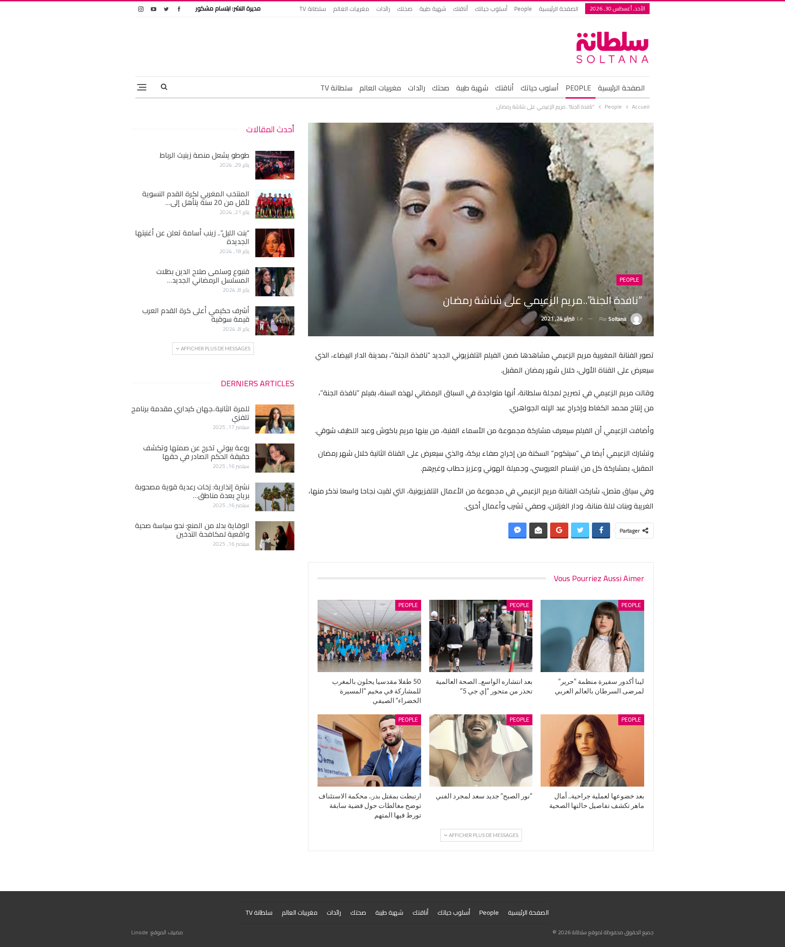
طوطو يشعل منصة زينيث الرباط (204, 155)
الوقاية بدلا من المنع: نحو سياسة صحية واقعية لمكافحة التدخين (192, 529)
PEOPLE (578, 88)
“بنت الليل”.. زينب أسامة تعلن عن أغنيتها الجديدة (192, 237)
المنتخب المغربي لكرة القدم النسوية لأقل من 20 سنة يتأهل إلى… (195, 198)
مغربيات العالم (351, 8)
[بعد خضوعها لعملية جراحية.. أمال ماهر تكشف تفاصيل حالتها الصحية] (592, 750)
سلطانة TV (312, 8)
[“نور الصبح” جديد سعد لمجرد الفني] (481, 750)
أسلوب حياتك (491, 8)
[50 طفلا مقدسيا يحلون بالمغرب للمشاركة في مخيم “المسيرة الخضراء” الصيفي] (369, 636)
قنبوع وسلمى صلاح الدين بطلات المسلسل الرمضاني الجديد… (202, 275)
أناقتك (460, 8)
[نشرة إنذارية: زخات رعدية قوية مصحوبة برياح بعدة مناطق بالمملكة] (274, 497)
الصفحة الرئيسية (558, 8)
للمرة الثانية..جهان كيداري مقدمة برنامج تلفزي (190, 413)
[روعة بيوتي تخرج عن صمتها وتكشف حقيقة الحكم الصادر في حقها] (274, 458)
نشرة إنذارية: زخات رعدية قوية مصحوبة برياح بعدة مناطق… (192, 491)
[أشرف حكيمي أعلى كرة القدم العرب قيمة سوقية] (274, 320)
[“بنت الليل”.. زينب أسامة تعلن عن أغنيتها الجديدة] (274, 243)
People (523, 8)
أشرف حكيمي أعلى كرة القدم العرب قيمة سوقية (195, 315)
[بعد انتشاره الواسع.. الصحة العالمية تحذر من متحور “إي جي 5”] (481, 636)
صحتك (404, 8)
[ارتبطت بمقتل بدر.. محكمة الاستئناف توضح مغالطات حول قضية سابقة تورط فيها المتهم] (369, 750)
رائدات (383, 8)
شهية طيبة (432, 8)
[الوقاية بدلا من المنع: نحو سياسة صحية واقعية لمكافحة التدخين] (274, 535)
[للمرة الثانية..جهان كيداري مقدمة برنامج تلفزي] (274, 419)
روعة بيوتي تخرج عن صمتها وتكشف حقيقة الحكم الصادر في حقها (196, 452)
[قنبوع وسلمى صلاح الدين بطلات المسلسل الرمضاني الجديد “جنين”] (274, 281)
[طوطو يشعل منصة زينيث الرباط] (274, 165)
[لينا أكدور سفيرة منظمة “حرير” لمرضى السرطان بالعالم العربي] (592, 636)
